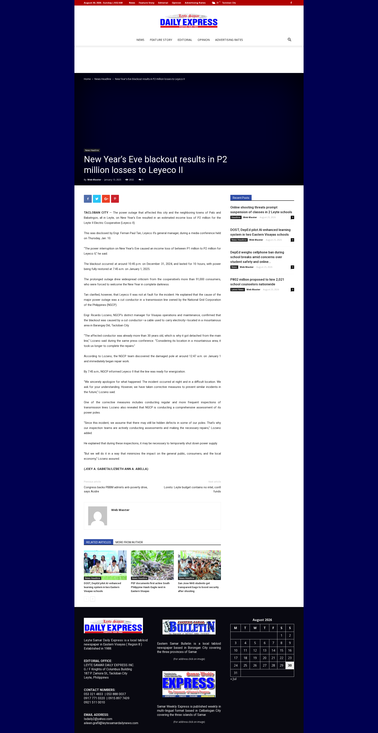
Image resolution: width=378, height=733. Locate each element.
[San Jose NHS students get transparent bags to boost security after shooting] (199, 565)
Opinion (176, 2)
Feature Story (146, 2)
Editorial (163, 2)
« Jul (233, 679)
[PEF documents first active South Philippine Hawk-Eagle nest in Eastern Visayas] (152, 565)
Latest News (238, 289)
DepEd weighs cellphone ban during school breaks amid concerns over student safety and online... (257, 257)
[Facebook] (291, 3)
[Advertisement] (189, 59)
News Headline (102, 79)
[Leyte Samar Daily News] (189, 20)
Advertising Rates (195, 2)
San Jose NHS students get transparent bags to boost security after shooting (198, 587)
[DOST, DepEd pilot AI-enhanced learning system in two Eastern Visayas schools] (105, 565)
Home (87, 79)
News (132, 2)
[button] (289, 40)
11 (245, 650)
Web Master (94, 179)
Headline (236, 217)
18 (245, 658)
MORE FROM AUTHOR (129, 542)
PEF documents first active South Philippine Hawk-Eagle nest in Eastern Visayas (150, 587)
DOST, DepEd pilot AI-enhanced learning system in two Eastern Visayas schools (102, 587)
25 (245, 665)
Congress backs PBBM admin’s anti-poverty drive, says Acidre (116, 489)
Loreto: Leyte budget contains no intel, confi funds (192, 489)
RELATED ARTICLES (98, 542)
